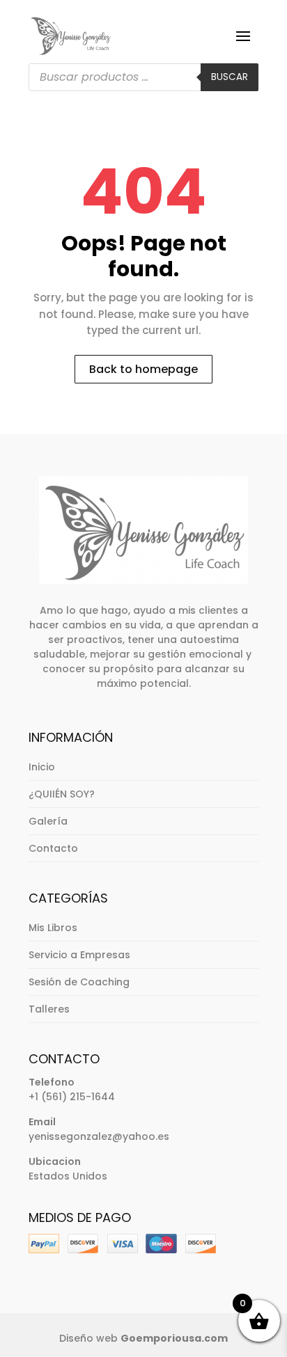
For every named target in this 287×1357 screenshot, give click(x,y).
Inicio (42, 767)
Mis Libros (53, 928)
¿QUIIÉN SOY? (62, 794)
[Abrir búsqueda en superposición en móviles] (143, 77)
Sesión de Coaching (79, 982)
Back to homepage (143, 369)
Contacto (53, 848)
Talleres (49, 1009)
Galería (48, 821)
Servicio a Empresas (79, 955)
